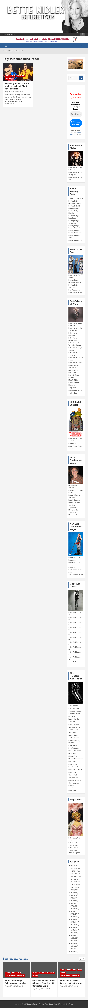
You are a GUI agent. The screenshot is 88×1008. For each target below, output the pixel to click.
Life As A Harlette (74, 751)
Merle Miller (72, 762)
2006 (72, 941)
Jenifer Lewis (73, 730)
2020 (72, 903)
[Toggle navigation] (6, 45)
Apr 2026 (74, 879)
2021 (72, 901)
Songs (8, 975)
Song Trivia (72, 388)
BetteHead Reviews (75, 843)
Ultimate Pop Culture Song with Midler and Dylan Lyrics (70, 983)
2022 (72, 898)
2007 (72, 938)
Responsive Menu (82, 34)
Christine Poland (74, 714)
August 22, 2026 (10, 989)
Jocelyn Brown (73, 735)
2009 (72, 933)
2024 (72, 893)
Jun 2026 (74, 874)
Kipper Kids (20, 75)
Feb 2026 (74, 885)
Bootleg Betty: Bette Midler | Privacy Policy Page (56, 1004)
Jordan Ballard (73, 738)
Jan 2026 (74, 887)
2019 (72, 906)
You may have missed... (16, 959)
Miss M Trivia (73, 380)
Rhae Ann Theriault (75, 770)
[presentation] (80, 958)
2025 (72, 890)
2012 (72, 925)
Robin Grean (72, 772)
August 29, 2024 (10, 92)
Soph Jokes (72, 393)
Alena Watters (73, 706)
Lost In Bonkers (74, 500)
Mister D (20, 92)
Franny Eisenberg (74, 719)
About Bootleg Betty (75, 198)
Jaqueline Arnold (74, 727)
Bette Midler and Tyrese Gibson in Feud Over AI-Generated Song (16, 983)
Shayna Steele (73, 778)
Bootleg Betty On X (75, 240)
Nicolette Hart (73, 764)
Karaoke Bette (73, 443)
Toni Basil (71, 788)
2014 (72, 919)
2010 (72, 930)
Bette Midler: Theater (75, 363)
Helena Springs (73, 724)
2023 (72, 895)
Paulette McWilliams (75, 767)
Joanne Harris (73, 732)
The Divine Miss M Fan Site (42, 975)
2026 (72, 866)
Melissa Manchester (75, 759)
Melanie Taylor (73, 756)
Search (81, 78)
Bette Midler (10, 75)
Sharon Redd (72, 775)
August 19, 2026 (37, 986)
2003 (72, 949)
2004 (72, 946)
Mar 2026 (74, 882)
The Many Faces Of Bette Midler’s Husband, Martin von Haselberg (17, 86)
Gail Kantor (72, 722)
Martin (8, 78)
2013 (72, 922)
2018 (72, 909)
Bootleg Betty (32, 1004)
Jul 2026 (74, 871)
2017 (72, 911)
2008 (72, 935)
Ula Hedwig (72, 791)
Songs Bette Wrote (75, 390)
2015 (72, 917)
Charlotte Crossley (75, 711)
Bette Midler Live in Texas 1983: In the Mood (44, 982)
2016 (72, 914)
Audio (8, 972)
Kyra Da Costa (73, 748)
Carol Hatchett (73, 708)
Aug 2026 (74, 868)
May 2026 (74, 876)
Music (25, 972)
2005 (72, 943)
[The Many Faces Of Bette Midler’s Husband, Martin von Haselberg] (18, 72)
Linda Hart (72, 753)
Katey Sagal (72, 745)
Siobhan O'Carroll (74, 780)
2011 (72, 927)
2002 (72, 951)
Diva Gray (71, 716)
